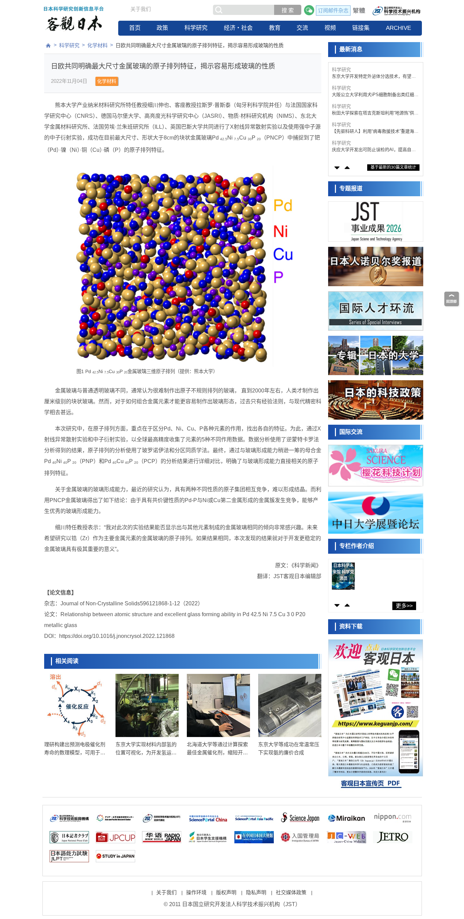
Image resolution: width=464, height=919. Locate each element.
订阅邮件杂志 (333, 10)
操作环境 (196, 892)
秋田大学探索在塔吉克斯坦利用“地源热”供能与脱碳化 (375, 95)
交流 (302, 28)
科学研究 (196, 28)
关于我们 (140, 9)
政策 (162, 28)
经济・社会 (238, 28)
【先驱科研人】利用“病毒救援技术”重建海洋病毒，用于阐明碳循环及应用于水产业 (375, 113)
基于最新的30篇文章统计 (393, 167)
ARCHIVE (398, 28)
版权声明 (226, 892)
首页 (135, 28)
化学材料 (97, 45)
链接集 (361, 28)
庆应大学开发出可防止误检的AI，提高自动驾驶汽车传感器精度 (374, 131)
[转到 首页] (48, 45)
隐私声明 (256, 892)
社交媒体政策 (291, 892)
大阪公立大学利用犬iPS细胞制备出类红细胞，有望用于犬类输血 (373, 76)
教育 (275, 28)
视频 (330, 28)
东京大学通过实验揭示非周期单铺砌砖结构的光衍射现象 (374, 150)
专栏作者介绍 (356, 546)
